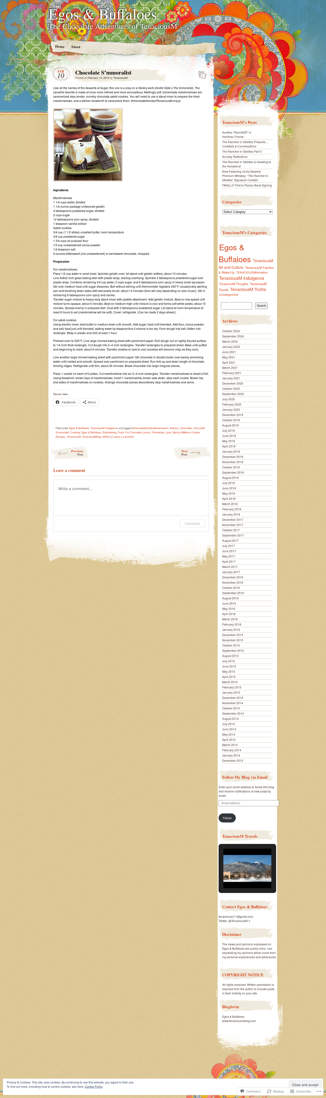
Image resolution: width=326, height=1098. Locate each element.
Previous (77, 452)
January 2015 (231, 692)
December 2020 (232, 383)
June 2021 (229, 352)
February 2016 (231, 624)
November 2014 (232, 703)
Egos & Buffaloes (102, 13)
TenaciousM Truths (248, 289)
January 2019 (231, 451)
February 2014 (231, 750)
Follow (227, 818)
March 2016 (230, 619)
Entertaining (109, 432)
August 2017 (230, 540)
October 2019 (231, 420)
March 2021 (230, 368)
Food (121, 432)
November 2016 (232, 582)
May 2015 (228, 671)
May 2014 (228, 734)
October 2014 (231, 708)
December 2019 (232, 415)
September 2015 (233, 650)
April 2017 (229, 561)
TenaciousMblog (91, 436)
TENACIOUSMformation (252, 272)
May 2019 (228, 441)
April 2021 (229, 362)
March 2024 (230, 341)
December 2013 (232, 760)
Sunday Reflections (234, 157)
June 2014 (229, 729)
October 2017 (231, 530)
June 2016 (229, 603)
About (75, 46)
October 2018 (231, 467)
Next (184, 452)
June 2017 (229, 551)
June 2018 (229, 488)
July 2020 (228, 399)
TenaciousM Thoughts (233, 284)
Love (168, 432)
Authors (174, 428)
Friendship (158, 432)
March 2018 (230, 504)
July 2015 (228, 661)
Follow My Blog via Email (245, 777)
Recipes (60, 436)
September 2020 (233, 394)
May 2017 (228, 556)
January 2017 (231, 572)
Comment (192, 523)
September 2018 (233, 472)
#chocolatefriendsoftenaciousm (150, 428)
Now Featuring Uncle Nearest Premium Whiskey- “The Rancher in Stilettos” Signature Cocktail (245, 175)
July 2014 (228, 724)
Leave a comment (123, 436)
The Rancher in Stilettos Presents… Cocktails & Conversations (245, 144)
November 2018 (232, 462)
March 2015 (230, 682)
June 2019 (229, 436)
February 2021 (231, 373)
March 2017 (230, 567)
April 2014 (229, 739)
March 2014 (230, 745)
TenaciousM (120, 78)
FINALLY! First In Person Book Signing (247, 185)
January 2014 (231, 755)
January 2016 (231, 629)
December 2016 (232, 577)
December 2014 (232, 698)
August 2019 (230, 425)
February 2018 (231, 509)
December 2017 (232, 519)
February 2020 (231, 404)
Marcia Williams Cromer (186, 432)
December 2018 (232, 457)
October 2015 (231, 645)
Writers (106, 436)
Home (59, 46)
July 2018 (228, 483)
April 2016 (229, 614)
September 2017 (233, 535)
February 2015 (231, 687)
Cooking (75, 432)
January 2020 (231, 409)
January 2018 (231, 514)
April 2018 (229, 498)
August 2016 (230, 598)
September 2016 (233, 593)
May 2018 (228, 493)
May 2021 (228, 357)
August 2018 (230, 478)
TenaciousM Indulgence (104, 428)
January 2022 (231, 347)
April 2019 (229, 446)
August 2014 (230, 719)
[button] (236, 876)
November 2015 (232, 640)
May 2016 (228, 609)
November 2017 (232, 525)
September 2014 (233, 713)
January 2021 (231, 378)
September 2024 (233, 336)
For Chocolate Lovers (137, 432)
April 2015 (229, 677)
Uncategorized (228, 294)
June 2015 (229, 666)
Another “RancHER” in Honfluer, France (236, 134)
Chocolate (186, 428)
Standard (201, 73)
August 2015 (230, 656)
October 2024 (231, 331)
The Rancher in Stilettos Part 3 (242, 151)
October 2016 (231, 588)
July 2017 (228, 546)
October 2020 (231, 388)
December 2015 (232, 635)
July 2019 (228, 430)
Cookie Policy (94, 1086)
